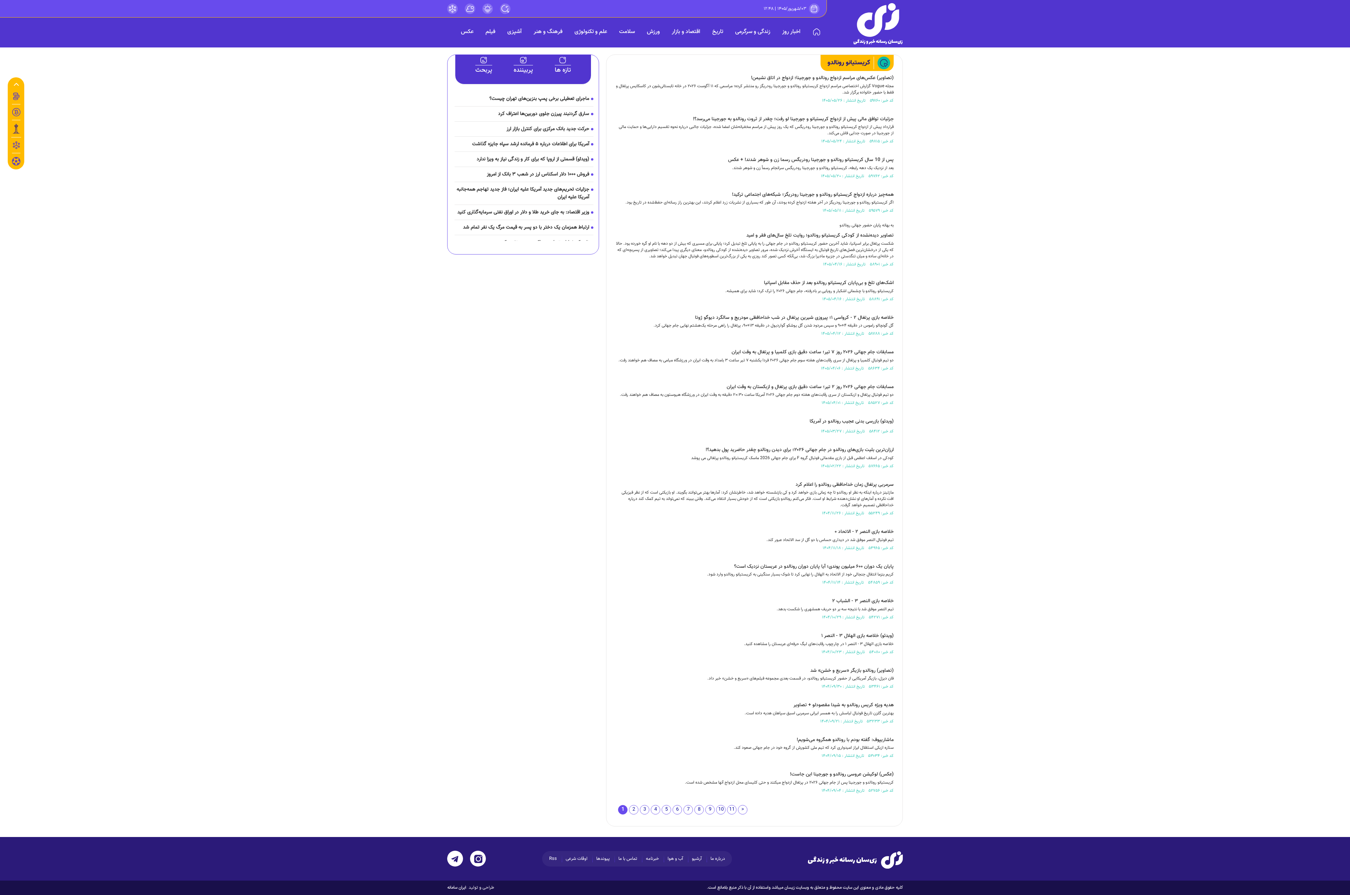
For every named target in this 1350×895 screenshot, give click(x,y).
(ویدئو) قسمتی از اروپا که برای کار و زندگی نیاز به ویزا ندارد (533, 159)
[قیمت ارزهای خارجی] (16, 112)
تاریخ (717, 31)
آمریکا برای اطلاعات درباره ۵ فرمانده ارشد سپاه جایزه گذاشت (530, 144)
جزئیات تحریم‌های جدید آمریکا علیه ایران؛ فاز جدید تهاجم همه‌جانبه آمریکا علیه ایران (523, 193)
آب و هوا (675, 858)
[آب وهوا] (470, 9)
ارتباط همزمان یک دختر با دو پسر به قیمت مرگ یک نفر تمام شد (526, 227)
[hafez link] (452, 9)
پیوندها (603, 858)
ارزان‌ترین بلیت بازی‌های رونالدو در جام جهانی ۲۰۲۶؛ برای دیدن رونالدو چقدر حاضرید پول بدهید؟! (800, 450)
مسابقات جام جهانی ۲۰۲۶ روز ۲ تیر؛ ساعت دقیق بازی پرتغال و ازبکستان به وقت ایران (810, 387)
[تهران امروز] (16, 129)
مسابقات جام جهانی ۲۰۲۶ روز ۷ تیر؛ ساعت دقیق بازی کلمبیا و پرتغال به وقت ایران (813, 352)
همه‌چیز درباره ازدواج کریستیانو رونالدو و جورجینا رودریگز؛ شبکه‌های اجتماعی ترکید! (813, 195)
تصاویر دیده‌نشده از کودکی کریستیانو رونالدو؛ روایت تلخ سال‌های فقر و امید (820, 235)
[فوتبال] (16, 163)
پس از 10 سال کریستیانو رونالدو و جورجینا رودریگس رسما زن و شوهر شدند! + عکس (811, 160)
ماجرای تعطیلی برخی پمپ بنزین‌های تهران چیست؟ (539, 99)
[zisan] (878, 23)
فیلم (490, 31)
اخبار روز (791, 31)
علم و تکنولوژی (590, 31)
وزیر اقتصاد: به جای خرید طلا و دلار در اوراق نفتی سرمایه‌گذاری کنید (523, 212)
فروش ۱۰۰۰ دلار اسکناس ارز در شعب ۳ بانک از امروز (538, 174)
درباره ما (718, 858)
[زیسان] (855, 860)
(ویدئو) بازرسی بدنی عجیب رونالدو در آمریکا (852, 421)
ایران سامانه (456, 887)
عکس (467, 31)
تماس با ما (627, 858)
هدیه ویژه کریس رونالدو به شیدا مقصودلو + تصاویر (843, 705)
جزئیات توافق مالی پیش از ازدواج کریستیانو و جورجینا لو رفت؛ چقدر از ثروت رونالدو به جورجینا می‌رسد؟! (793, 119)
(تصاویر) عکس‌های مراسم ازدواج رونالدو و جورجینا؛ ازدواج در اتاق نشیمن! (822, 78)
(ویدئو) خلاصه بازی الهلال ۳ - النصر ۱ (857, 636)
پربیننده (523, 70)
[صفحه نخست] (816, 32)
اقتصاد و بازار (686, 31)
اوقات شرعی (576, 858)
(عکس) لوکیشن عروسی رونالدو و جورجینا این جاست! (842, 774)
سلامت (627, 31)
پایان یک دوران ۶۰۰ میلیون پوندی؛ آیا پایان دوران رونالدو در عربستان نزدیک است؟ (814, 567)
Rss (553, 858)
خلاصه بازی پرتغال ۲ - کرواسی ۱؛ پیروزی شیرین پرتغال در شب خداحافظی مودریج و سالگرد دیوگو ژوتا (794, 318)
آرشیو (697, 858)
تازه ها (563, 70)
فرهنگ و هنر (548, 31)
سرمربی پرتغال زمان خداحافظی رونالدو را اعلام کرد (845, 485)
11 (732, 809)
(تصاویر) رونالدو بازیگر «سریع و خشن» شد (852, 671)
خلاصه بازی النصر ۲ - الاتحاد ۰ (864, 532)
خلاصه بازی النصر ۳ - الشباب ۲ (863, 601)
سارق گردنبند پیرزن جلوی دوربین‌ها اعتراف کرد (543, 114)
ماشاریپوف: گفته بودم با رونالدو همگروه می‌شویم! (845, 740)
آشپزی (514, 31)
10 (721, 809)
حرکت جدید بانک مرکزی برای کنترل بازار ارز (548, 129)
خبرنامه (652, 858)
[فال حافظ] (16, 145)
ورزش (653, 31)
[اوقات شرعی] (487, 9)
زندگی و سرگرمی (752, 31)
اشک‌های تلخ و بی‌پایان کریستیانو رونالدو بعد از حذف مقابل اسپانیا (829, 283)
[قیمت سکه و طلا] (16, 96)
